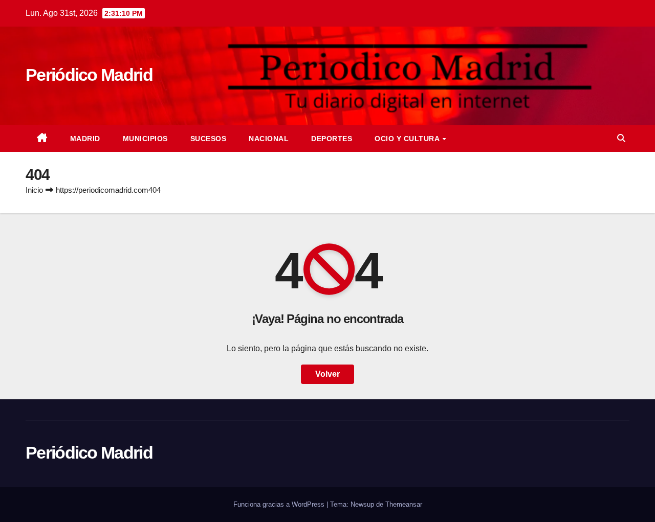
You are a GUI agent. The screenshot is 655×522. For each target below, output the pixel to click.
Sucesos (208, 138)
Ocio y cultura (408, 138)
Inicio (34, 190)
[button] (621, 138)
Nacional (269, 138)
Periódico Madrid (89, 74)
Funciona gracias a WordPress (279, 504)
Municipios (145, 138)
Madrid (85, 138)
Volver (327, 374)
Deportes (331, 138)
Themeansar (403, 504)
